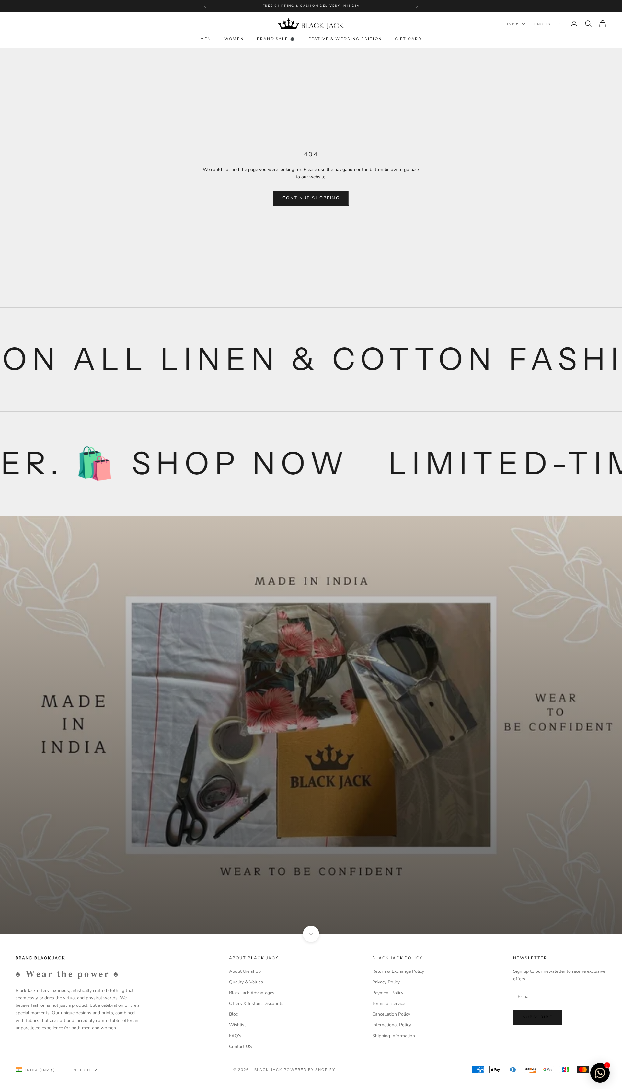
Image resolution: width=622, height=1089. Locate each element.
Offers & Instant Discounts (256, 1003)
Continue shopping (311, 198)
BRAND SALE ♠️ (276, 38)
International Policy (391, 1025)
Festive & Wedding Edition (345, 38)
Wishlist (237, 1025)
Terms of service (388, 1003)
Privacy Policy (386, 982)
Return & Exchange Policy (398, 971)
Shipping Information (393, 1036)
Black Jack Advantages (251, 993)
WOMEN (234, 38)
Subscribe (538, 1017)
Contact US (240, 1046)
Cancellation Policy (391, 1014)
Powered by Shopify (309, 1069)
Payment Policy (387, 993)
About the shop (245, 971)
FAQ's (235, 1036)
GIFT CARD (408, 38)
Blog (233, 1014)
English (544, 24)
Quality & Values (246, 982)
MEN (205, 38)
